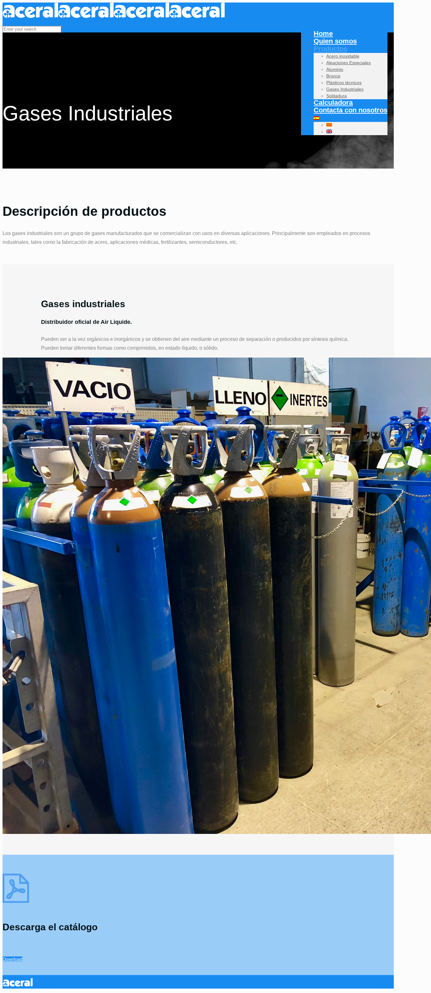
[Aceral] (114, 16)
